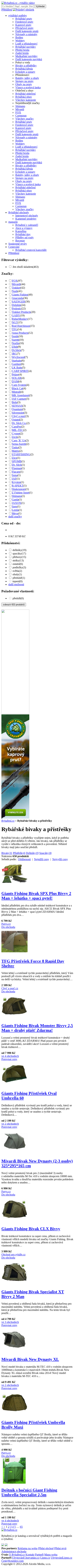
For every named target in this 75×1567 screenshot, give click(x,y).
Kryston (16, 482)
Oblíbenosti (24, 859)
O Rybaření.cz (17, 1554)
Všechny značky (24, 118)
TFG (14, 329)
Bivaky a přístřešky (26, 65)
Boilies (19, 37)
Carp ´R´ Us (18, 440)
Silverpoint (18, 412)
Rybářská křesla (24, 68)
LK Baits (17, 367)
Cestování (13, 246)
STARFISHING (21, 454)
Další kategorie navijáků (28, 59)
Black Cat (17, 388)
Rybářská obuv (23, 96)
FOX (18, 112)
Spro (14, 506)
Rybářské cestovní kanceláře (31, 249)
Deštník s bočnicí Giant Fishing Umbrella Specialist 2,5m (29, 1492)
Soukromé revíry (17, 243)
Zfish (15, 346)
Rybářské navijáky (25, 46)
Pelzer (15, 374)
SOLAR (16, 377)
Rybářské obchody (18, 212)
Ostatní (16, 419)
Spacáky (45, 853)
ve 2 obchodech (10, 1123)
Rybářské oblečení (25, 93)
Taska (15, 447)
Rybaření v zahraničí (26, 224)
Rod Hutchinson (21, 325)
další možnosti (16, 584)
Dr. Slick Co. (19, 423)
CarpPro (16, 426)
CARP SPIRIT (20, 371)
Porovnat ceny (9, 1059)
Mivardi (19, 109)
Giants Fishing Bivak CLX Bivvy (30, 1228)
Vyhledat (40, 6)
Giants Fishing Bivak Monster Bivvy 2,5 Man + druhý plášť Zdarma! (37, 1028)
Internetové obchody (26, 215)
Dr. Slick (17, 464)
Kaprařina (20, 231)
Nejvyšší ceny (60, 859)
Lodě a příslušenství (26, 43)
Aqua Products (20, 332)
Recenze (20, 240)
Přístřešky (19, 853)
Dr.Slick (16, 350)
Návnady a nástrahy (26, 34)
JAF (14, 478)
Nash (15, 291)
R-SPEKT (17, 485)
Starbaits (16, 360)
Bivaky (6, 853)
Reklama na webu (28, 1548)
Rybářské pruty (23, 18)
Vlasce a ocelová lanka (28, 87)
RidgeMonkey (20, 318)
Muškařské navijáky (26, 56)
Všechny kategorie (25, 99)
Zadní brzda (22, 53)
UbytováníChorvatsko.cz (26, 1557)
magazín (13, 221)
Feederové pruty (24, 21)
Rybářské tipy (23, 234)
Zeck (14, 437)
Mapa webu (50, 1554)
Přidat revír (60, 1548)
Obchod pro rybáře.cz (13, 1254)
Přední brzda (22, 49)
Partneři (39, 1554)
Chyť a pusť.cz (9, 988)
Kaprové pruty (23, 24)
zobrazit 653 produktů (14, 604)
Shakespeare (19, 489)
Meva (15, 513)
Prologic (16, 308)
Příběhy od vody (24, 237)
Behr (14, 402)
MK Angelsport (20, 395)
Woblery (20, 40)
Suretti (15, 339)
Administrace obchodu (13, 1551)
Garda (15, 499)
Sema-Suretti (19, 443)
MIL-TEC (17, 430)
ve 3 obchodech (10, 1322)
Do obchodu (8, 927)
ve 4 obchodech (10, 1056)
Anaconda (17, 298)
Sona (14, 475)
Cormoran (21, 115)
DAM (15, 381)
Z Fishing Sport (20, 492)
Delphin (16, 305)
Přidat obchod (46, 1548)
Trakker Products (21, 311)
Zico (14, 457)
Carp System (19, 384)
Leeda (15, 509)
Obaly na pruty (23, 84)
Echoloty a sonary (25, 71)
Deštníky (32, 853)
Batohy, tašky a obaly (27, 78)
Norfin (15, 343)
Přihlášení (6, 9)
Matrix (15, 450)
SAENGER (18, 301)
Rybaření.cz (7, 820)
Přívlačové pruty (24, 28)
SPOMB (16, 461)
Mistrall (16, 391)
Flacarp (16, 471)
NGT (15, 322)
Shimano (20, 106)
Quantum (17, 409)
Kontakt (29, 1554)
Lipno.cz (45, 1557)
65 (21, 1526)
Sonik (15, 336)
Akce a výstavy (23, 228)
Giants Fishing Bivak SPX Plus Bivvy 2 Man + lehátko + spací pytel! (36, 895)
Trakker (16, 287)
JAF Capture (19, 398)
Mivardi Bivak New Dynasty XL (30, 1359)
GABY (16, 315)
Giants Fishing (20, 294)
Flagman (16, 468)
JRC (14, 353)
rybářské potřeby (17, 15)
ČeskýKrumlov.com (12, 1560)
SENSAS (17, 405)
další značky (15, 516)
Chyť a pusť (18, 416)
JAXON (16, 502)
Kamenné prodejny (25, 218)
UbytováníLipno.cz (61, 1557)
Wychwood (18, 357)
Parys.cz (6, 923)
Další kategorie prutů (26, 31)
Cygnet (16, 433)
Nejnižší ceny (41, 859)
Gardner (16, 364)
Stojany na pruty (24, 81)
